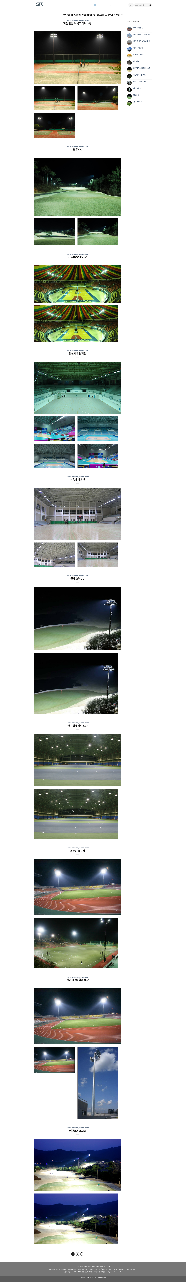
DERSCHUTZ (115, 5)
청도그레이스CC (139, 102)
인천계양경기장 (77, 354)
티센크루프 (137, 88)
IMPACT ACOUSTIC (102, 5)
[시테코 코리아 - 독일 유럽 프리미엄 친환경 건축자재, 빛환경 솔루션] (37, 4)
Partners (78, 5)
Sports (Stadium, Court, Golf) (77, 20)
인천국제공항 (138, 28)
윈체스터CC (77, 579)
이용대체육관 (77, 480)
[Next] (82, 1254)
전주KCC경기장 (77, 257)
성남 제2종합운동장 (77, 980)
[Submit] (150, 5)
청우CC (77, 149)
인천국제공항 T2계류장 (141, 41)
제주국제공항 (138, 48)
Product (59, 5)
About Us (49, 5)
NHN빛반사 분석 (139, 55)
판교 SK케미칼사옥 (139, 82)
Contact (87, 5)
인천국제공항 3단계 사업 (142, 34)
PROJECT (68, 5)
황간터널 (136, 61)
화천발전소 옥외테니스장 (77, 23)
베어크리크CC (77, 1131)
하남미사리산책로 (139, 75)
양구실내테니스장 (77, 726)
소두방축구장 (77, 851)
